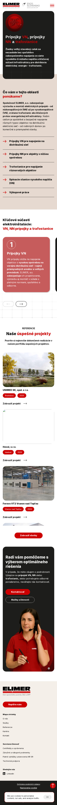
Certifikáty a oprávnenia (13, 748)
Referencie (7, 727)
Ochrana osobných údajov (28, 784)
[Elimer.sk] (11, 5)
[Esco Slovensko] (31, 5)
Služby (6, 723)
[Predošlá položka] (8, 304)
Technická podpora (11, 761)
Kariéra (6, 731)
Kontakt (6, 735)
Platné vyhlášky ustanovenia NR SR (18, 757)
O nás (5, 719)
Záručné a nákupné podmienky (16, 752)
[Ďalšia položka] (21, 304)
